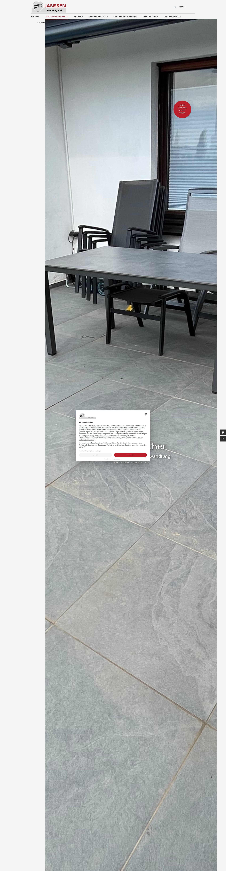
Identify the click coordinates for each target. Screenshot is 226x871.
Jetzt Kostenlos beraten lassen (182, 109)
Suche (174, 7)
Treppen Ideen (150, 16)
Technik (41, 22)
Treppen (78, 16)
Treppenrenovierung (125, 16)
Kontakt (182, 7)
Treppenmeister (172, 16)
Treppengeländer (98, 16)
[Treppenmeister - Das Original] (49, 7)
